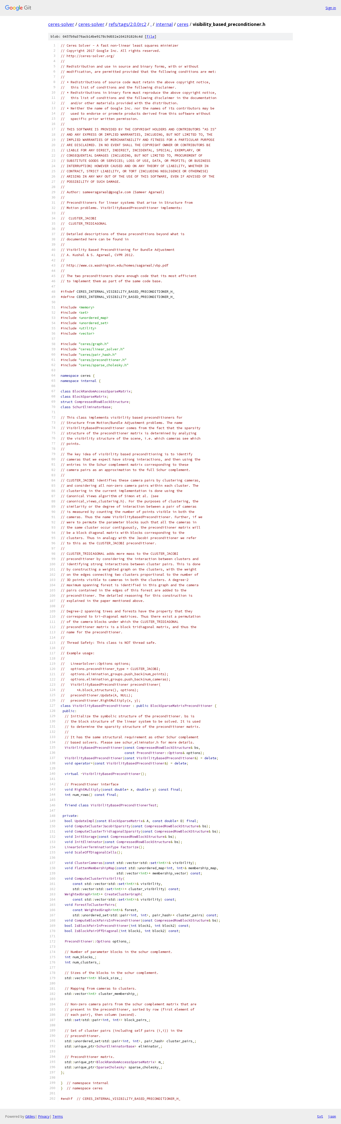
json (332, 1116)
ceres (182, 24)
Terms (57, 1116)
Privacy (43, 1116)
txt (320, 1116)
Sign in (331, 7)
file (151, 36)
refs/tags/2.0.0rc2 (127, 24)
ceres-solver (61, 24)
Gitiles (30, 1116)
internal (164, 24)
